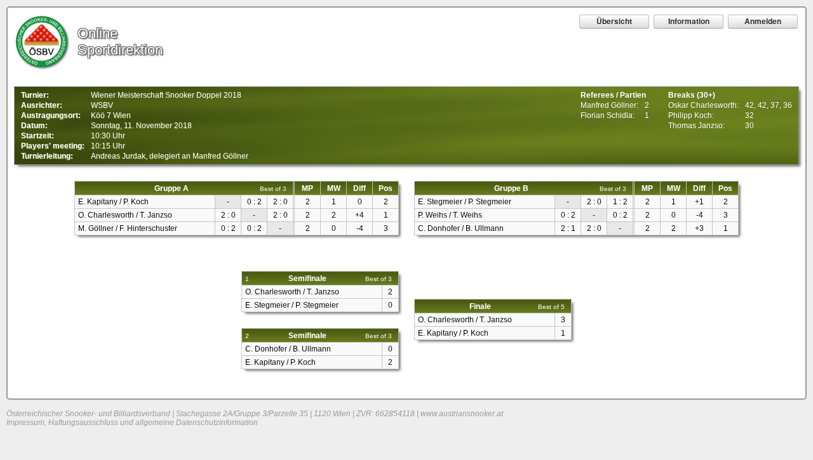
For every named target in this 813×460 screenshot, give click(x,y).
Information (688, 21)
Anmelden (762, 21)
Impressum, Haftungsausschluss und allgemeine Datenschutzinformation (132, 422)
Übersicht (614, 21)
